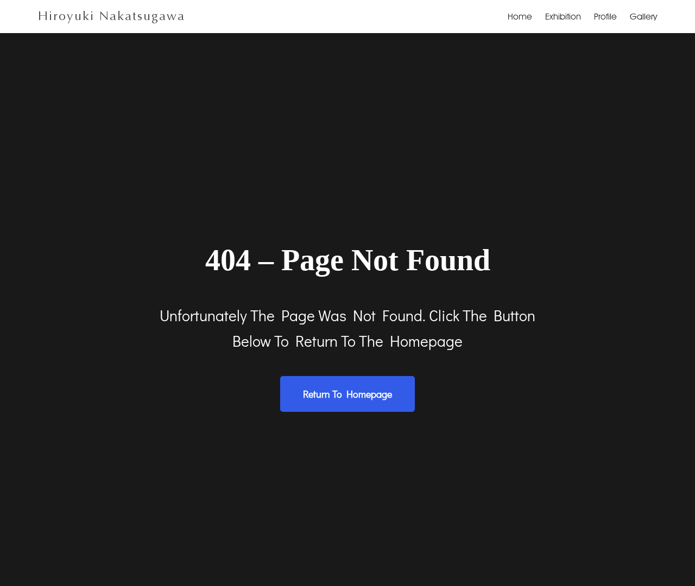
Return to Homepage (347, 393)
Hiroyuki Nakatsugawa (111, 16)
